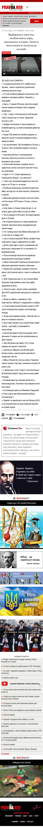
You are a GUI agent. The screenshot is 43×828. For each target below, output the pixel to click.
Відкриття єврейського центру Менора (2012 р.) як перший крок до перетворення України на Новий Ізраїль (21, 403)
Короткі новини (9, 715)
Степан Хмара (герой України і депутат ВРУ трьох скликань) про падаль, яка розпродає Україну (20, 309)
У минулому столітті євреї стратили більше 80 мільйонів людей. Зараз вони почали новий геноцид (20, 373)
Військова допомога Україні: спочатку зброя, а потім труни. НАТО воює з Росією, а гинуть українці (20, 201)
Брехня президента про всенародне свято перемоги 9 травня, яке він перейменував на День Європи (20, 336)
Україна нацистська (10, 677)
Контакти (29, 1)
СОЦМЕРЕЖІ (15, 821)
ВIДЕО (25, 816)
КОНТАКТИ (30, 821)
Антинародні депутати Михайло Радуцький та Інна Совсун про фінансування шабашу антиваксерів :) (20, 393)
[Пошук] (27, 7)
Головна (4, 31)
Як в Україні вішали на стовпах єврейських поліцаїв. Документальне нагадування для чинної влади (19, 225)
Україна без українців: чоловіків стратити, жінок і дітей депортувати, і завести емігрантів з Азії (21, 272)
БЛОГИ (36, 816)
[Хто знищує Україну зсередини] (21, 652)
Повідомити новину (35, 13)
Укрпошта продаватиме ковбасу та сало (18, 719)
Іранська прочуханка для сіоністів (15, 18)
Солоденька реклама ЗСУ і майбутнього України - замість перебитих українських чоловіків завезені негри (19, 87)
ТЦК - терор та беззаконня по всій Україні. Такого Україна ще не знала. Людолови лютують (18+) (20, 117)
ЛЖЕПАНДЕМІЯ (9, 816)
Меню (37, 21)
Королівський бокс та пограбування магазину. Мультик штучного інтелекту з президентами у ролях (18, 158)
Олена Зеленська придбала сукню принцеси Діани (22, 710)
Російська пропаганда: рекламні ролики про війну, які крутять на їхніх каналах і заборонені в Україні (20, 191)
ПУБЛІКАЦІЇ (18, 816)
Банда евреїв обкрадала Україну (14, 21)
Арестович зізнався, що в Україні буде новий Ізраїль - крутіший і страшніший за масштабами (20, 326)
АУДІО (30, 816)
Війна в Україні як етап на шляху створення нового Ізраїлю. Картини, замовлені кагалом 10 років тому (21, 363)
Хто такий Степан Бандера (12, 23)
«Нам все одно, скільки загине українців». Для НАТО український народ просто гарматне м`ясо (21, 292)
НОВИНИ (22, 821)
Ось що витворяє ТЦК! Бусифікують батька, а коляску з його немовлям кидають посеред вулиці (21, 148)
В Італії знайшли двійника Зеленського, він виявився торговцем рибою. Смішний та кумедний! (20, 97)
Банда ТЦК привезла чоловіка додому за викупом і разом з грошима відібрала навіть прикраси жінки (19, 137)
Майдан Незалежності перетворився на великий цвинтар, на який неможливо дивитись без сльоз (21, 127)
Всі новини (5, 753)
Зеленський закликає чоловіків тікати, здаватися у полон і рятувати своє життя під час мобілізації (19, 167)
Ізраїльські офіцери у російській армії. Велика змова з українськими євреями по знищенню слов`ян (18, 353)
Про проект (14, 1)
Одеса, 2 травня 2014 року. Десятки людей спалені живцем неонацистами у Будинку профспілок (20, 107)
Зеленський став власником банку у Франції (20, 749)
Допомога (38, 1)
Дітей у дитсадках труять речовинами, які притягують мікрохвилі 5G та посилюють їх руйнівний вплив (20, 248)
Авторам (22, 1)
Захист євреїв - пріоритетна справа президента (20, 16)
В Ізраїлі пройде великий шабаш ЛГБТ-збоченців (22, 666)
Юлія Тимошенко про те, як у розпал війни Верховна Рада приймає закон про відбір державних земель (20, 282)
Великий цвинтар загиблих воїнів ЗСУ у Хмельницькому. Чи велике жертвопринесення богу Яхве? (21, 383)
